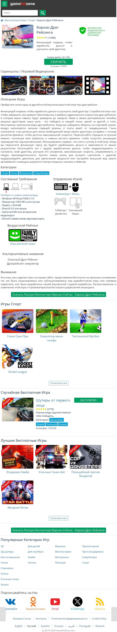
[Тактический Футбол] (85, 321)
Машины (60, 546)
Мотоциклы (62, 557)
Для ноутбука (36, 551)
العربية (71, 626)
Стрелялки (7, 568)
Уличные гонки (10, 579)
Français (59, 626)
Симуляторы (89, 557)
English (19, 626)
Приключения (90, 546)
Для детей (34, 546)
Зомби (31, 557)
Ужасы (4, 573)
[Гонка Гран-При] (17, 321)
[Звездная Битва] (17, 492)
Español (45, 626)
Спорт (31, 20)
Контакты (41, 618)
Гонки (4, 562)
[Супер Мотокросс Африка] (3, 614)
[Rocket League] (17, 356)
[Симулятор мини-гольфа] (51, 321)
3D (2, 546)
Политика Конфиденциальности (69, 618)
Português (85, 626)
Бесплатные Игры (15, 20)
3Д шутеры (7, 551)
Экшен (5, 584)
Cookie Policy (99, 618)
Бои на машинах (10, 557)
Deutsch (99, 626)
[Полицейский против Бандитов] (85, 457)
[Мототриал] (114, 614)
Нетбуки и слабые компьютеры (19, 195)
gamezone (22, 3)
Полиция (60, 562)
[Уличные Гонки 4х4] (51, 457)
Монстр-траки (63, 551)
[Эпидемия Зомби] (17, 457)
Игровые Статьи (22, 618)
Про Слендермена (92, 551)
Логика (32, 562)
